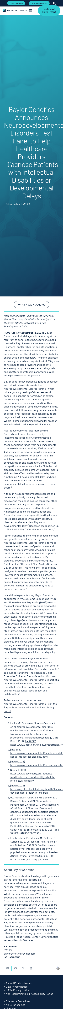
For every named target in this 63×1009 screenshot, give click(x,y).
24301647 (30, 741)
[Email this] (8, 968)
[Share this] (15, 968)
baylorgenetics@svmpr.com (19, 953)
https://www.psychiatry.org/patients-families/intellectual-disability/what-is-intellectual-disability (32, 777)
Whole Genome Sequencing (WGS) (28, 602)
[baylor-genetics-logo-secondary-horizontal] (16, 10)
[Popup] (54, 3)
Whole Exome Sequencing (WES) (38, 598)
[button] (30, 10)
